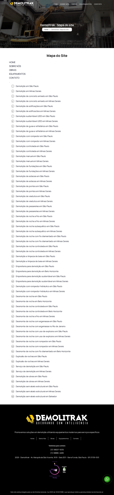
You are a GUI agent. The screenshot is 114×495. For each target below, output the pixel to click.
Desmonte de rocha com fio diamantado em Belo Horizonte (43, 351)
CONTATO (98, 4)
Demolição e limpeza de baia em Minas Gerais (37, 261)
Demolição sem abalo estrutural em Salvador (36, 396)
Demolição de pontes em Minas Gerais (33, 191)
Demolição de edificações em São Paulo (34, 106)
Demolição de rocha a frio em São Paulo (34, 216)
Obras (52, 439)
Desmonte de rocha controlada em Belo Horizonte (39, 311)
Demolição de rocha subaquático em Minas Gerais (39, 231)
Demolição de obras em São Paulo (31, 376)
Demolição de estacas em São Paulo (32, 176)
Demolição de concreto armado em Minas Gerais (38, 101)
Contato (76, 439)
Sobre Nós (42, 439)
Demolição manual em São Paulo (31, 156)
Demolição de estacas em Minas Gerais (34, 181)
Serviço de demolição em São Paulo (32, 366)
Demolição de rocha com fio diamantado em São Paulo (41, 236)
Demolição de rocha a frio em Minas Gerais (35, 221)
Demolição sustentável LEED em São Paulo (35, 116)
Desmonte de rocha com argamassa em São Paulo (39, 321)
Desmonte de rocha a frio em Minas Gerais (35, 316)
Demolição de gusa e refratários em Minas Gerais (38, 131)
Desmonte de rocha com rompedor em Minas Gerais (40, 346)
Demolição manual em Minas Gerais (32, 161)
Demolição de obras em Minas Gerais (33, 381)
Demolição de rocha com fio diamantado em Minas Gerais (42, 241)
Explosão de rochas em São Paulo (31, 356)
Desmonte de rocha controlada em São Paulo (37, 306)
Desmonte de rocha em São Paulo (31, 296)
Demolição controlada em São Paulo (32, 146)
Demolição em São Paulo (27, 86)
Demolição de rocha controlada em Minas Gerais (38, 251)
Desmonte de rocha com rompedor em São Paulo (38, 341)
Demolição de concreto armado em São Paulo (37, 96)
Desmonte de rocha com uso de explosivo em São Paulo (42, 331)
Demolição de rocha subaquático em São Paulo (37, 226)
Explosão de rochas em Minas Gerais (32, 361)
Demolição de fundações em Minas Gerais (35, 171)
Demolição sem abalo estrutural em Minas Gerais (38, 391)
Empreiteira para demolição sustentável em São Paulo (41, 276)
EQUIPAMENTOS (85, 4)
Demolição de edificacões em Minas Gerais (35, 111)
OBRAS (74, 4)
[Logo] (57, 419)
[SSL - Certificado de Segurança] (64, 470)
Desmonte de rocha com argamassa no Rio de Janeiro (40, 326)
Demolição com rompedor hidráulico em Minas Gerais (40, 291)
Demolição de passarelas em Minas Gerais (35, 211)
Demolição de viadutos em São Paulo (33, 196)
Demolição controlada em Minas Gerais (34, 151)
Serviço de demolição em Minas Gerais (33, 371)
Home (46, 29)
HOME (55, 4)
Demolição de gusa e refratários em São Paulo (37, 126)
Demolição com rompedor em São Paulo (34, 136)
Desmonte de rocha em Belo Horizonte (34, 301)
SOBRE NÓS (64, 4)
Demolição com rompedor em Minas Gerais (35, 141)
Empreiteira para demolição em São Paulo (35, 266)
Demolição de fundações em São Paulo (34, 166)
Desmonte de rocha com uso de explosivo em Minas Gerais (43, 336)
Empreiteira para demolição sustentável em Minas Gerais (42, 281)
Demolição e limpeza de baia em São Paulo (35, 256)
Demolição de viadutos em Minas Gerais (34, 201)
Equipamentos (64, 439)
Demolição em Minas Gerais (28, 91)
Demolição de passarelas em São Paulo (34, 206)
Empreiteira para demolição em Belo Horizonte (37, 271)
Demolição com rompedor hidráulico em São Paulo (39, 286)
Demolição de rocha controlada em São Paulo (37, 246)
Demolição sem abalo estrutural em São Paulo (37, 386)
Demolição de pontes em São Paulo (32, 186)
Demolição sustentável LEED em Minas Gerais (37, 121)
